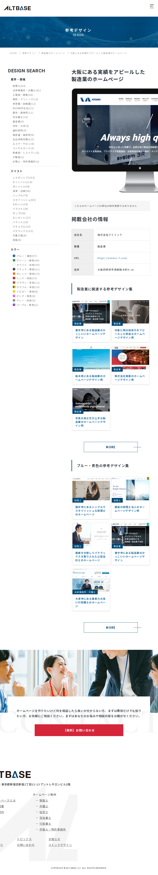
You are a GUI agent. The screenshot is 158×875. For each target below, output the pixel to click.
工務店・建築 (23, 94)
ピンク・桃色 (26, 296)
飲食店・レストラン (26, 152)
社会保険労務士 (23, 139)
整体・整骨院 (23, 112)
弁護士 (44, 806)
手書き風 (20, 235)
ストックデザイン (60, 845)
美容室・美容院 (23, 134)
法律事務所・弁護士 (27, 90)
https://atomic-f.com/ (112, 258)
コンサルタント (23, 148)
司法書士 (20, 117)
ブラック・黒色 (28, 269)
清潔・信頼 (22, 190)
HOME (13, 53)
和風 (17, 239)
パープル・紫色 (27, 304)
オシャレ (21, 186)
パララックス (23, 231)
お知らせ (54, 839)
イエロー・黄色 (27, 291)
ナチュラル (22, 226)
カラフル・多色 (28, 287)
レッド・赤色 (27, 278)
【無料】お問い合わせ (79, 730)
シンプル (20, 195)
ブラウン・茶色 (28, 282)
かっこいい (22, 182)
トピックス (24, 839)
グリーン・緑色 (28, 260)
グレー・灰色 (26, 300)
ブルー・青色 (27, 255)
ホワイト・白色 (28, 264)
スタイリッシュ (24, 199)
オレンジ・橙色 (28, 273)
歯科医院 (20, 130)
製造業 (18, 121)
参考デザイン (29, 53)
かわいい (20, 204)
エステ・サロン (23, 143)
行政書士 (45, 823)
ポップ (19, 213)
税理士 (19, 85)
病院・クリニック (26, 99)
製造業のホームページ (53, 53)
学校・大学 (21, 125)
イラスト (20, 208)
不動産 (18, 157)
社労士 (44, 812)
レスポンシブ (24, 177)
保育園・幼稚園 (24, 103)
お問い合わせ (26, 845)
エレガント (22, 217)
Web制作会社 (23, 108)
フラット (20, 222)
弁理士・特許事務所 (26, 161)
